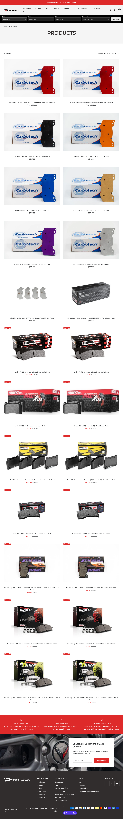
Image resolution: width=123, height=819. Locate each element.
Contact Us (59, 782)
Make (29, 16)
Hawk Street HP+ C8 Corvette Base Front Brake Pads (32, 534)
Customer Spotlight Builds (89, 791)
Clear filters (115, 19)
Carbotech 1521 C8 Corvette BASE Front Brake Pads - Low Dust (32, 102)
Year (3, 16)
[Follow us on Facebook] (107, 783)
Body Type (85, 16)
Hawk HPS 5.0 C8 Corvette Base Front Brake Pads (32, 426)
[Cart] (118, 10)
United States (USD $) (11, 810)
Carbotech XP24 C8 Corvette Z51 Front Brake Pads (32, 264)
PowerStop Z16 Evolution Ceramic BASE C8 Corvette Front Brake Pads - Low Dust (32, 589)
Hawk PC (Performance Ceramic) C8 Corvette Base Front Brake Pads (32, 480)
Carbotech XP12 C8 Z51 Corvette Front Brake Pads (32, 210)
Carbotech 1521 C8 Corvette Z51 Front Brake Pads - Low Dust (91, 102)
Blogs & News (84, 788)
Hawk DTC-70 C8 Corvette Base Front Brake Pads (91, 372)
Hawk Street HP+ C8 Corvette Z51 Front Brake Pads (91, 534)
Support (26, 12)
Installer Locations (61, 788)
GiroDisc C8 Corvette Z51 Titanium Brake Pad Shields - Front (32, 318)
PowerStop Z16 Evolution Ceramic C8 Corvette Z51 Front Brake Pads (91, 588)
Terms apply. (114, 729)
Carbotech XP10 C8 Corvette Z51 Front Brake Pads (91, 156)
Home (6, 26)
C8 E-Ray (37, 8)
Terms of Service (61, 800)
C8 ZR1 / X (55, 8)
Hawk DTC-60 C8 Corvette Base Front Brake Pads (32, 372)
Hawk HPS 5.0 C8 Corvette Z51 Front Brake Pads (91, 426)
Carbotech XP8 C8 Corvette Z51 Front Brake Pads (91, 264)
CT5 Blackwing (95, 8)
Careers (82, 785)
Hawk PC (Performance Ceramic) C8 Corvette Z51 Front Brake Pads (91, 480)
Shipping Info (60, 797)
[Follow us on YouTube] (116, 783)
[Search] (111, 10)
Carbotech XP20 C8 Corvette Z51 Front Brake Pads (91, 210)
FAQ (56, 785)
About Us (83, 782)
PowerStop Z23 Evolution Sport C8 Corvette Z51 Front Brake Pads (91, 644)
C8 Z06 (46, 8)
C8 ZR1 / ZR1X (41, 791)
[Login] (114, 10)
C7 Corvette (82, 8)
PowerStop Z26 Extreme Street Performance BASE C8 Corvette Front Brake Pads (32, 699)
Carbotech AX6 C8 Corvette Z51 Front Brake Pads (32, 156)
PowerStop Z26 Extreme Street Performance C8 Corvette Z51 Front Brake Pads (91, 699)
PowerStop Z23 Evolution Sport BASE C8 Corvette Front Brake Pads (32, 644)
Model (56, 16)
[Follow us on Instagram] (111, 783)
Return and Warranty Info (64, 794)
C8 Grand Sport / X (68, 8)
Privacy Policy (60, 791)
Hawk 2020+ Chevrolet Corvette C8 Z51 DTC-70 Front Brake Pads (91, 318)
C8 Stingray (27, 8)
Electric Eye (57, 809)
